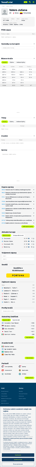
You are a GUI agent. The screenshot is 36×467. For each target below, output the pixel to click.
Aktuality (21, 391)
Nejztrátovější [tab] (16, 320)
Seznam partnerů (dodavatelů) (12, 450)
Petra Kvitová (4, 396)
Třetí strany (29, 436)
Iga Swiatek (3, 400)
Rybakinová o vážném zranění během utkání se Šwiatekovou (19, 209)
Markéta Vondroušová (6, 398)
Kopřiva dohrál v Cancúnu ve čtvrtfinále (17, 223)
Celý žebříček (29, 337)
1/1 (29, 72)
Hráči (3, 6)
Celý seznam (29, 358)
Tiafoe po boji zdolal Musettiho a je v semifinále (19, 220)
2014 (3, 80)
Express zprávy (22, 398)
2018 (3, 72)
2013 (3, 82)
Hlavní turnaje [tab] (6, 235)
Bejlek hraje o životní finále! (13, 213)
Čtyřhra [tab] (12, 62)
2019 (3, 69)
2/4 (13, 77)
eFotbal (24, 374)
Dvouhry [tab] (4, 121)
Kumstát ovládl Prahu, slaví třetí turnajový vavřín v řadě (17, 204)
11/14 (12, 74)
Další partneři (29, 377)
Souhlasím (18, 455)
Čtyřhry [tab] (12, 121)
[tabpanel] (18, 76)
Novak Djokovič (4, 391)
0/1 (13, 82)
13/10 (12, 72)
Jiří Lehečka (4, 393)
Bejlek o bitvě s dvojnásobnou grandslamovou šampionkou (18, 216)
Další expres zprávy (28, 226)
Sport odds (25, 370)
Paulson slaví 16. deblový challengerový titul (18, 189)
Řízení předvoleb (18, 464)
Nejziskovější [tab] (6, 320)
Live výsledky (9, 366)
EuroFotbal (8, 374)
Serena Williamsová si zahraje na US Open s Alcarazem (18, 197)
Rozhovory (21, 396)
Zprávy (24, 366)
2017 (3, 74)
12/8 (21, 72)
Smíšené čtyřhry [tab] (21, 62)
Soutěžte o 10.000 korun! (18, 269)
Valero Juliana (9, 6)
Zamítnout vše (18, 459)
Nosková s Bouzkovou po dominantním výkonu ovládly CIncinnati (19, 193)
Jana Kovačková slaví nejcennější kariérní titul (19, 201)
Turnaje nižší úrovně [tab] (18, 235)
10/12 (21, 74)
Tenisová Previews (23, 393)
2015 (3, 77)
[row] (18, 69)
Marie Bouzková (5, 403)
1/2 (13, 69)
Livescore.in (8, 370)
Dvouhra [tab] (4, 62)
